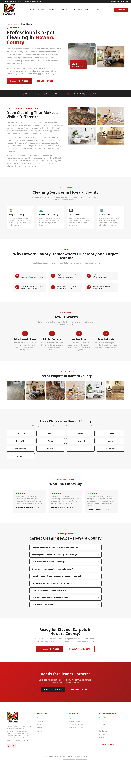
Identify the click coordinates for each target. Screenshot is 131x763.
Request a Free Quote (79, 649)
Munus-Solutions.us (81, 759)
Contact (96, 10)
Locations (52, 10)
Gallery (72, 10)
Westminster (103, 734)
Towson (101, 737)
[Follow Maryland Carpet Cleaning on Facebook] (9, 746)
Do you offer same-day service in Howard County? (52, 583)
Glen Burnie (103, 731)
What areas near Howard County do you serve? (51, 597)
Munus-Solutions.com (69, 759)
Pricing (64, 10)
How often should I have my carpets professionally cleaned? (56, 576)
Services (41, 10)
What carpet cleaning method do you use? (49, 590)
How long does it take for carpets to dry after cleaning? (54, 554)
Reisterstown (103, 721)
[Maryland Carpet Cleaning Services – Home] (9, 10)
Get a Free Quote (45, 81)
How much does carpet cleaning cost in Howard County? (55, 547)
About (87, 10)
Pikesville (102, 724)
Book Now (120, 10)
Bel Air (101, 728)
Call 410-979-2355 (20, 81)
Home (32, 10)
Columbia (102, 741)
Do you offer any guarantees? (44, 605)
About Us (40, 721)
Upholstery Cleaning (75, 721)
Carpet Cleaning (73, 718)
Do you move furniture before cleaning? (48, 562)
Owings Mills (103, 718)
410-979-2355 (115, 1)
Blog (80, 10)
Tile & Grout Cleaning (75, 724)
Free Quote (124, 1)
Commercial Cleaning (75, 728)
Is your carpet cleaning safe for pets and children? (52, 569)
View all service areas (106, 744)
